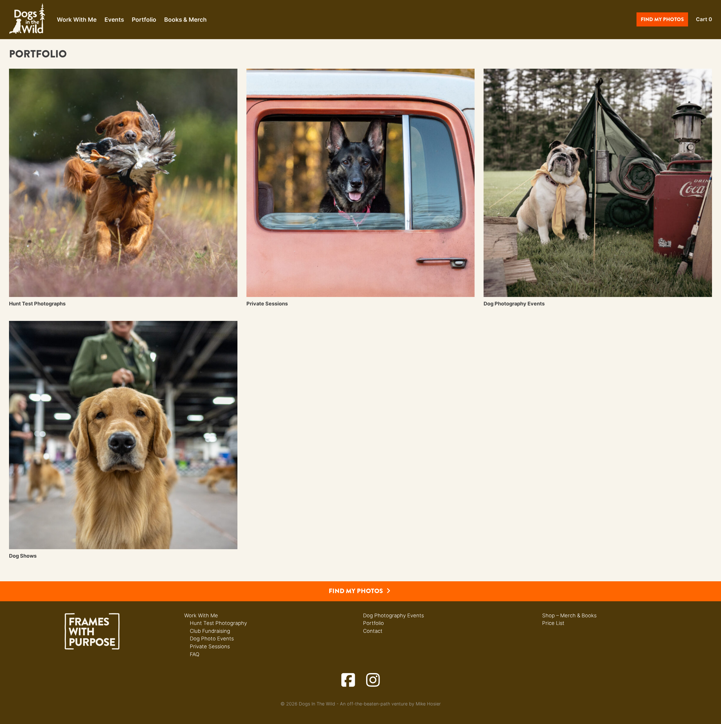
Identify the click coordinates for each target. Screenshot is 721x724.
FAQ (194, 654)
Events (114, 19)
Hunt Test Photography (218, 623)
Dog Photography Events (393, 615)
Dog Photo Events (212, 638)
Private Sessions (210, 646)
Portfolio (144, 19)
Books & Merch (185, 19)
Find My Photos (662, 19)
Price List (553, 623)
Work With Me (77, 19)
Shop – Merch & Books (569, 615)
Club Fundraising (210, 631)
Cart (704, 19)
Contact (372, 631)
